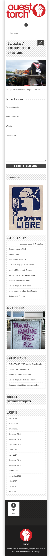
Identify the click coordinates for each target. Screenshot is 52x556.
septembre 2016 (15, 476)
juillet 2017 (13, 450)
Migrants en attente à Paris (19, 281)
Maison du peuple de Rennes (20, 286)
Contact (26, 544)
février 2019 (13, 424)
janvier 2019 (13, 429)
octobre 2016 (14, 471)
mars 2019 (13, 418)
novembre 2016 (15, 466)
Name (12, 107)
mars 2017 (13, 455)
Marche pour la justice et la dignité (22, 275)
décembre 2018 (15, 434)
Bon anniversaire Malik (17, 249)
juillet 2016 (13, 481)
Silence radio (14, 254)
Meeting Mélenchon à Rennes (20, 270)
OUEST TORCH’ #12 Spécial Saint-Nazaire (25, 364)
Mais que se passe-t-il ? (18, 260)
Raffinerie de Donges (17, 296)
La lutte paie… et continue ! (19, 369)
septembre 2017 (15, 445)
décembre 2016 (15, 460)
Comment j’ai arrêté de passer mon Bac (24, 385)
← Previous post (14, 177)
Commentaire (11, 136)
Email (12, 117)
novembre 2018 (15, 439)
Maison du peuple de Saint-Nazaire (22, 380)
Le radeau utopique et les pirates (21, 265)
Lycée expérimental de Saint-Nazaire (23, 291)
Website (9, 126)
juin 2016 (12, 486)
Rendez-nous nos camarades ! (20, 375)
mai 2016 (12, 492)
